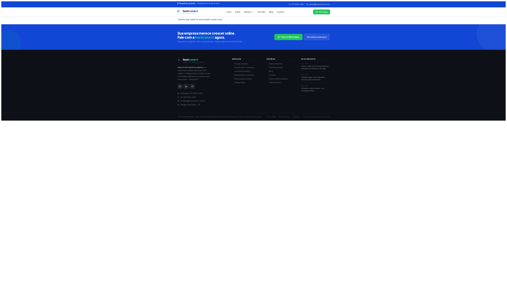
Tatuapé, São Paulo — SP (190, 105)
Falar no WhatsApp (290, 37)
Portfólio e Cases (276, 67)
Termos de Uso (275, 82)
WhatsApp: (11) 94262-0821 (191, 93)
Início (229, 12)
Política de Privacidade (278, 79)
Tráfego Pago (239, 82)
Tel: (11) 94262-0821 (188, 97)
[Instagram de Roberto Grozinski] (179, 86)
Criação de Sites (241, 64)
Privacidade (271, 117)
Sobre (237, 12)
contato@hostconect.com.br (319, 4)
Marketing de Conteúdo (244, 75)
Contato (280, 12)
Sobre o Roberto (275, 64)
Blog (271, 12)
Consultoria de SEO (242, 71)
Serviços (247, 12)
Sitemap (296, 117)
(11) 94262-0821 (297, 4)
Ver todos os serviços (317, 37)
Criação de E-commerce (244, 67)
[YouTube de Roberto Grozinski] (192, 86)
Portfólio (261, 12)
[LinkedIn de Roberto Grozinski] (186, 86)
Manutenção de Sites (243, 79)
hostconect (188, 117)
